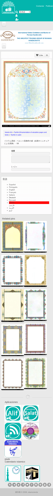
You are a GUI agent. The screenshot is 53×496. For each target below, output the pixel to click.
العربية (11, 208)
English (12, 190)
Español (12, 185)
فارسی (11, 205)
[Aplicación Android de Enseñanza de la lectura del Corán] (13, 413)
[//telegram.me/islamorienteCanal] (14, 485)
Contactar (40, 6)
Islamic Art (8, 132)
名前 (13, 151)
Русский (12, 200)
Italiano (12, 195)
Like (43, 55)
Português (13, 187)
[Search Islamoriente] (16, 12)
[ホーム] (8, 7)
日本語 (11, 203)
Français (12, 192)
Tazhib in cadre (16, 135)
